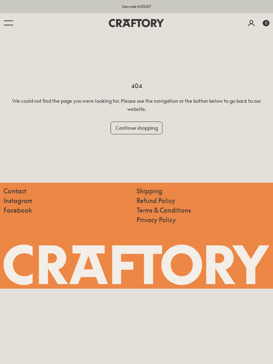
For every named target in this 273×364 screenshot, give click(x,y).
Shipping (149, 191)
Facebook (18, 210)
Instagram (18, 200)
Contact (15, 191)
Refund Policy (155, 200)
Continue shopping (137, 128)
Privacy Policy (156, 220)
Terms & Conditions (163, 210)
